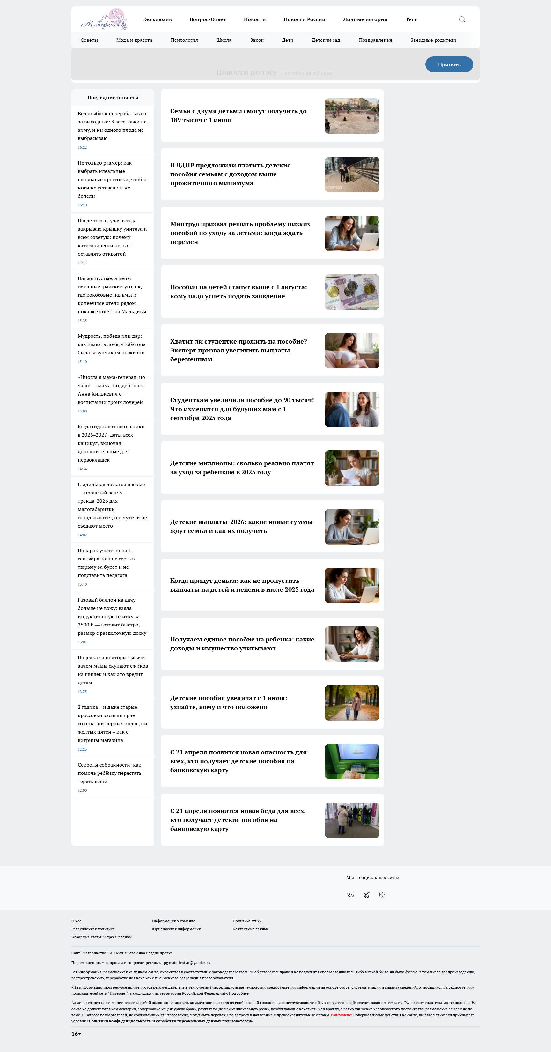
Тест (411, 19)
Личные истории (365, 19)
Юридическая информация (176, 928)
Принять (449, 64)
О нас (76, 920)
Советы (89, 40)
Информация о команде (173, 920)
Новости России (305, 19)
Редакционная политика (92, 928)
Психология (184, 40)
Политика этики (247, 920)
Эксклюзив (157, 19)
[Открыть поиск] (462, 19)
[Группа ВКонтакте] (350, 894)
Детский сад (326, 40)
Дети (287, 40)
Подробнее (239, 993)
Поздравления (376, 40)
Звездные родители (433, 40)
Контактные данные (251, 928)
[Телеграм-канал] (366, 894)
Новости (255, 19)
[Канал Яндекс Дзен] (382, 894)
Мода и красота (134, 40)
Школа (224, 40)
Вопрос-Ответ (208, 19)
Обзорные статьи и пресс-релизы (101, 936)
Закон (257, 40)
